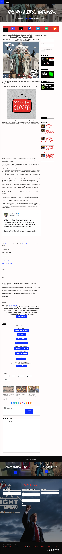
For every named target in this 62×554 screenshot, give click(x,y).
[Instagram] (22, 403)
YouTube (56, 546)
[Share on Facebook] (29, 28)
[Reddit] (20, 403)
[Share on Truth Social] (12, 28)
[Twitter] (18, 403)
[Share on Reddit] (54, 28)
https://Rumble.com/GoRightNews (8, 272)
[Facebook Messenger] (24, 403)
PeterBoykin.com (25, 243)
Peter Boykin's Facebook (21, 353)
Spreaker (6, 548)
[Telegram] (14, 403)
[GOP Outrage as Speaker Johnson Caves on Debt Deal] (33, 389)
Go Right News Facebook (21, 343)
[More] (31, 403)
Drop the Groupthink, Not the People (49, 126)
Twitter (30, 546)
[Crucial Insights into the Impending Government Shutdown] (8, 389)
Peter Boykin (27, 19)
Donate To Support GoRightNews (21, 330)
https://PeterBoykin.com (6, 255)
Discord (36, 546)
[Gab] (16, 403)
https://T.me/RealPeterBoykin (7, 260)
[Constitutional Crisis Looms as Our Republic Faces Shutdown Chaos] (21, 389)
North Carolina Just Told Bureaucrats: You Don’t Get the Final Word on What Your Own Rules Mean (47, 132)
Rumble (49, 546)
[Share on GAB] (46, 28)
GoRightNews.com (8, 243)
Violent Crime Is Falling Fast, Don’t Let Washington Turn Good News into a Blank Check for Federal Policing (47, 149)
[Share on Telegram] (38, 28)
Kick (11, 546)
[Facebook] (12, 403)
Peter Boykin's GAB (21, 359)
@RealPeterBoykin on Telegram (21, 348)
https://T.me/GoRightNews (7, 263)
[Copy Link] (26, 403)
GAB (31, 548)
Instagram (43, 546)
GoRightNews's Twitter (21, 339)
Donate (6, 546)
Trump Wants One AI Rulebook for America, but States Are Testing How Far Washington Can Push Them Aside (47, 157)
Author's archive (29, 412)
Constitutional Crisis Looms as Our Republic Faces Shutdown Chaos (20, 394)
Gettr (26, 548)
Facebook (24, 546)
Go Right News (18, 240)
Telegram (17, 546)
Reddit (12, 548)
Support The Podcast (21, 316)
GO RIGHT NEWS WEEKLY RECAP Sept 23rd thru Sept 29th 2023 (46, 467)
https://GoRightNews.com (13, 305)
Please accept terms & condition (48, 49)
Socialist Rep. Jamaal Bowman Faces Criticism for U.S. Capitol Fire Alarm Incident (16, 467)
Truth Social (20, 548)
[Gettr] (29, 403)
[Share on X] (21, 28)
